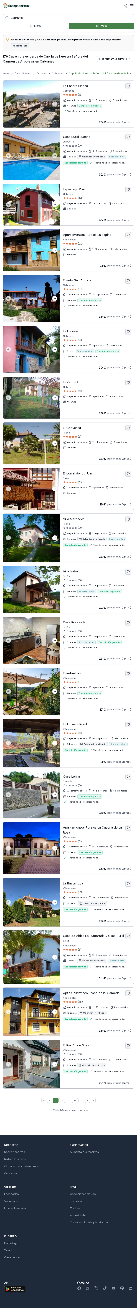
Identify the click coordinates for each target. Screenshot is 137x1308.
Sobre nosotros (14, 1152)
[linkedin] (130, 1289)
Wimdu (8, 1250)
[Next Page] (87, 1100)
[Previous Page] (49, 1100)
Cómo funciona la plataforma (89, 1222)
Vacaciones (11, 1201)
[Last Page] (93, 1100)
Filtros (38, 25)
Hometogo (11, 1243)
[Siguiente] (54, 104)
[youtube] (113, 1289)
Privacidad (76, 1201)
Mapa (104, 25)
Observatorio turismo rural (21, 1166)
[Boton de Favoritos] (128, 86)
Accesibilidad (78, 1215)
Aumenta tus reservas (84, 1152)
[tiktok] (105, 1289)
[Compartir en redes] (125, 5)
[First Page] (43, 1100)
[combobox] (68, 17)
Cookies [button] (75, 1208)
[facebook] (79, 1289)
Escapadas (11, 1194)
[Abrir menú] (131, 5)
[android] (14, 1289)
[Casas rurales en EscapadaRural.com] (16, 5)
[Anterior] (8, 104)
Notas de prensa (15, 1159)
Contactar (11, 1173)
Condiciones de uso (83, 1194)
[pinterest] (122, 1289)
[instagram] (88, 1289)
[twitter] (96, 1289)
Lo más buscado (15, 1208)
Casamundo (12, 1257)
